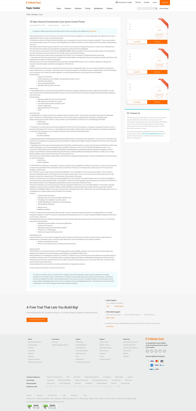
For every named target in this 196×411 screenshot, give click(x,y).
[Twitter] (156, 351)
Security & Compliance (130, 348)
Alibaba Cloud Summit (35, 362)
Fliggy (91, 398)
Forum (102, 356)
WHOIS (125, 353)
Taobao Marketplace (42, 398)
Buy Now (157, 42)
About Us (40, 395)
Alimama (85, 398)
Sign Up (165, 2)
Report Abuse (104, 350)
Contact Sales (164, 8)
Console (146, 2)
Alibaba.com (74, 398)
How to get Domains (81, 380)
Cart (139, 2)
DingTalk (128, 398)
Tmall (52, 398)
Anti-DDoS (77, 377)
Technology (79, 342)
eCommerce (107, 377)
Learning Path (116, 380)
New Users (128, 380)
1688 (80, 398)
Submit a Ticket (104, 345)
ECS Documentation (64, 380)
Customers (31, 350)
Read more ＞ (93, 31)
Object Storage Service (92, 377)
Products (68, 8)
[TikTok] (164, 351)
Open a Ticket (110, 318)
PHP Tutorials (125, 383)
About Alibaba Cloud (34, 342)
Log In (155, 2)
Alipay (134, 398)
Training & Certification (83, 362)
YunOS (96, 398)
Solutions (78, 8)
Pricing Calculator (105, 359)
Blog (77, 356)
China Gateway (80, 348)
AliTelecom (102, 398)
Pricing (87, 8)
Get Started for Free (37, 320)
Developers (88, 383)
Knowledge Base (81, 345)
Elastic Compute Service (54, 377)
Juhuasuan (58, 398)
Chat (107, 306)
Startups (31, 356)
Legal (64, 395)
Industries (78, 383)
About (59, 8)
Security (130, 377)
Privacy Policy (52, 395)
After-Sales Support (106, 348)
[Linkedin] (151, 351)
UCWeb (113, 398)
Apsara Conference (34, 359)
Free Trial (55, 342)
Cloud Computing (64, 383)
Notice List (74, 395)
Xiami (123, 398)
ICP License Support (82, 350)
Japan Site (50, 380)
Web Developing (102, 383)
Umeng (118, 398)
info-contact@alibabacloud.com (152, 133)
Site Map (126, 356)
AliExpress (65, 398)
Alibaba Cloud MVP (129, 345)
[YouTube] (160, 351)
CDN (67, 377)
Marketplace (98, 8)
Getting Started (80, 353)
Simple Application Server (60, 345)
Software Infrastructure (99, 380)
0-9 (119, 386)
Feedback (103, 353)
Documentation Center (130, 342)
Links (85, 395)
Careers (29, 395)
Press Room (127, 350)
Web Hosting (119, 377)
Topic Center (51, 383)
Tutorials (114, 383)
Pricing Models (32, 345)
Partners (109, 8)
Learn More (137, 42)
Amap (108, 398)
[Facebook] (147, 351)
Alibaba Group (31, 398)
